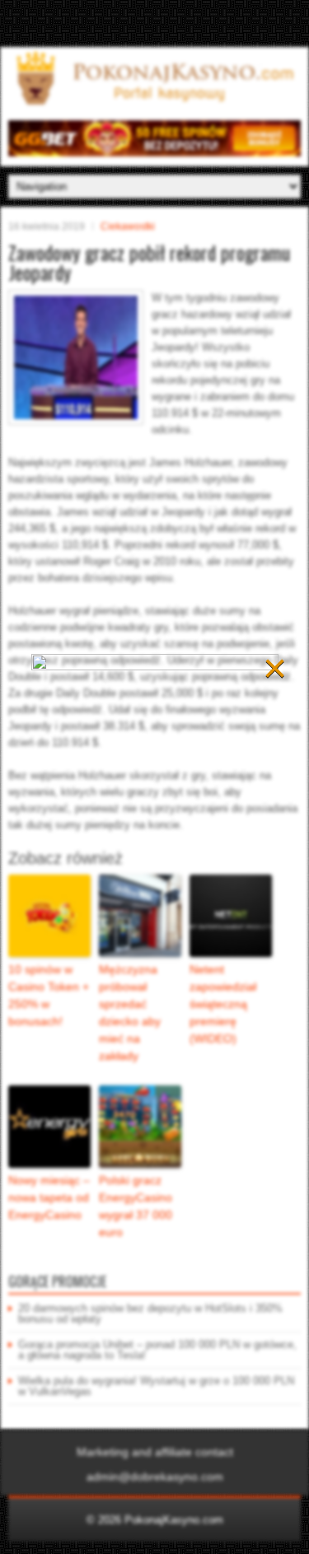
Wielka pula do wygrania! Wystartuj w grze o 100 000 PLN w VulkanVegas (156, 1386)
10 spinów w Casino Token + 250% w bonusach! (48, 995)
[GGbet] (154, 153)
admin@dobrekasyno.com (155, 1476)
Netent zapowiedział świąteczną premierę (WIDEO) (223, 1004)
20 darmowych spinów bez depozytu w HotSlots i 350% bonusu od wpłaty (150, 1313)
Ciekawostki (128, 226)
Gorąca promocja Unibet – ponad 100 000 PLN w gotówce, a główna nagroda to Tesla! (157, 1349)
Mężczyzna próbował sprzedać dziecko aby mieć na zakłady (130, 1012)
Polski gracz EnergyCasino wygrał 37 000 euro (135, 1206)
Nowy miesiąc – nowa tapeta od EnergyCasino (49, 1197)
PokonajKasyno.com (173, 1520)
